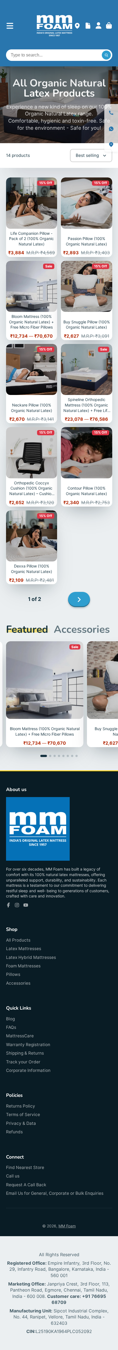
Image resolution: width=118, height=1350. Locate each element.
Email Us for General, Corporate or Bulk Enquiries (54, 1193)
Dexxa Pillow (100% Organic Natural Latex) (31, 547)
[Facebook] (8, 905)
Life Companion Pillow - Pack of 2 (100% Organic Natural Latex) (31, 217)
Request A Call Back (26, 1184)
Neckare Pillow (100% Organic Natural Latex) (31, 383)
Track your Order (23, 1061)
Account (98, 25)
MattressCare (20, 1035)
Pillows (13, 974)
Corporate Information (28, 1070)
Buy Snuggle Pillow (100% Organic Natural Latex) (86, 300)
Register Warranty (88, 25)
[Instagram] (17, 905)
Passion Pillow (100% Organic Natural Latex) (86, 217)
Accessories (18, 983)
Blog (10, 1018)
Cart (109, 25)
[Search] (106, 55)
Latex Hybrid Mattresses (31, 957)
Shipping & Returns (25, 1053)
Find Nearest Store (25, 1167)
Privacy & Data (21, 1123)
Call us (12, 1176)
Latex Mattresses (23, 948)
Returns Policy (20, 1106)
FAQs (11, 1027)
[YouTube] (25, 905)
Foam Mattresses (23, 965)
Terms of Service (23, 1114)
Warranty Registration (28, 1044)
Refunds (14, 1131)
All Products (18, 940)
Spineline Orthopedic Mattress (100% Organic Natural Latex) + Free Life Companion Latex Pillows (86, 383)
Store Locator (77, 25)
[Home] (54, 26)
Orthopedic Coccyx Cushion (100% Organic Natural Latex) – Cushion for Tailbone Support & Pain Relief (31, 466)
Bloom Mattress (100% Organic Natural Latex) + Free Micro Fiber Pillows (31, 300)
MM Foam (67, 1226)
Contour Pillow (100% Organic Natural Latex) (86, 466)
